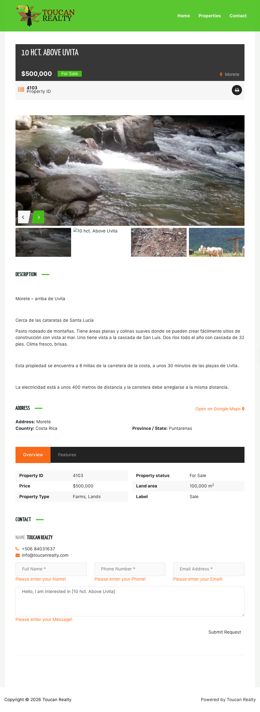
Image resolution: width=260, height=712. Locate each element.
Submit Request (224, 632)
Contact (238, 15)
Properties (210, 15)
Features (67, 454)
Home (183, 15)
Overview (33, 454)
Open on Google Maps (218, 408)
